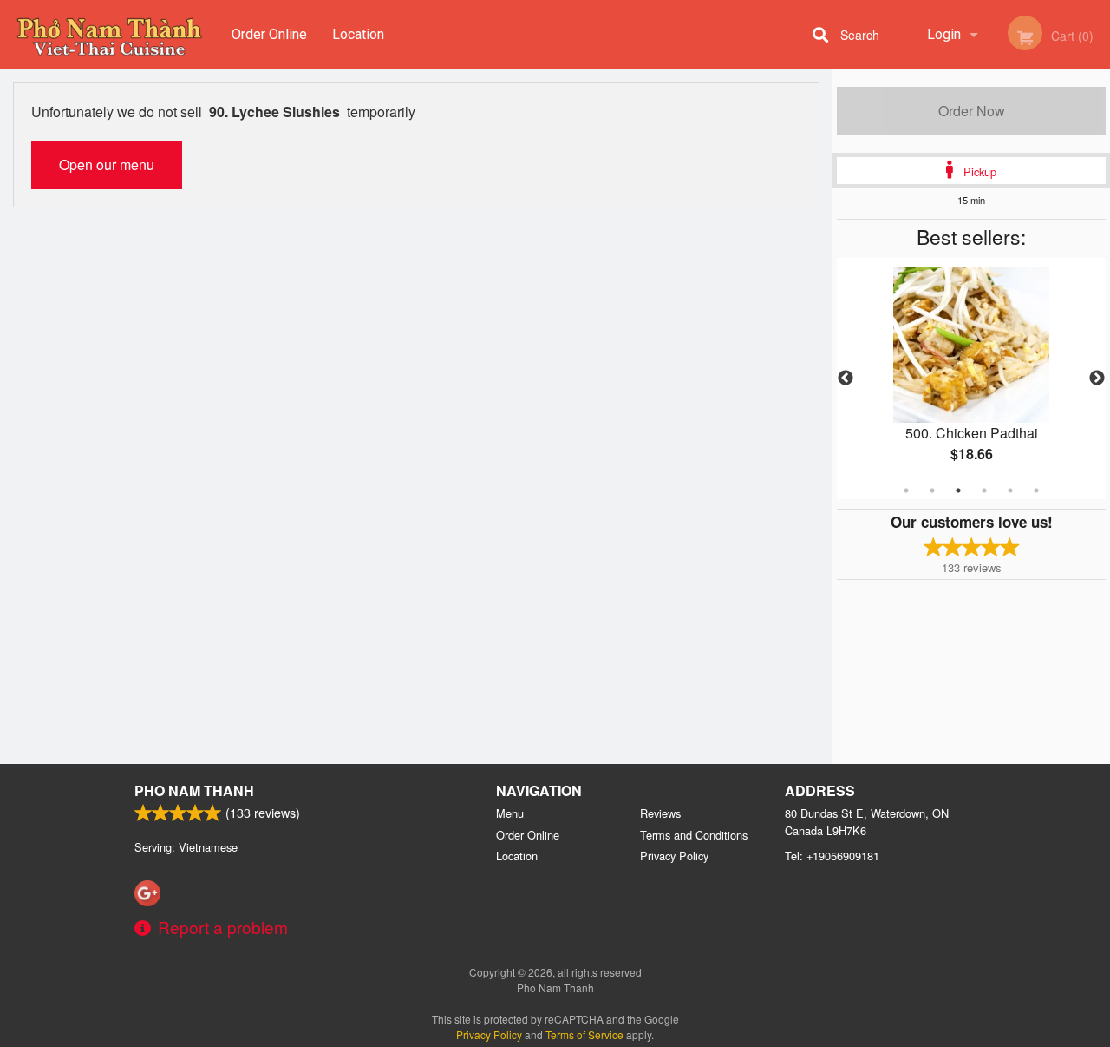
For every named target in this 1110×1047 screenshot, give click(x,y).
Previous (845, 378)
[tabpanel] (971, 378)
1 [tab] (906, 490)
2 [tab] (932, 490)
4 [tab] (984, 490)
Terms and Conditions (694, 834)
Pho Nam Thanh (194, 790)
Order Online (269, 34)
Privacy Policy (674, 855)
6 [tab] (1036, 490)
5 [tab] (1010, 490)
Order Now (971, 111)
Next (1097, 378)
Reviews (660, 813)
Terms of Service (584, 1034)
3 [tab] (958, 490)
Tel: (832, 855)
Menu (510, 813)
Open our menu (106, 164)
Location (358, 34)
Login (944, 34)
